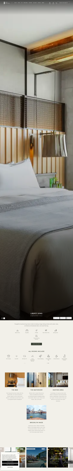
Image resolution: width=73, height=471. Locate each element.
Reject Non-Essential (10, 464)
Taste (19, 2)
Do (21, 2)
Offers (39, 2)
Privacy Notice (10, 459)
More (43, 2)
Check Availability (63, 2)
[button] (12, 2)
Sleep (15, 2)
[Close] (18, 453)
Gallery (35, 2)
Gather (30, 2)
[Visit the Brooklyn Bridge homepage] (6, 2)
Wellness (26, 2)
